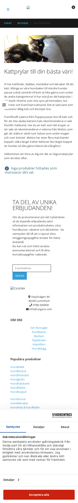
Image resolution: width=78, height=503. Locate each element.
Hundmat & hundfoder (25, 407)
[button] (8, 9)
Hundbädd (17, 367)
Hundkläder (18, 387)
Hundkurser (18, 399)
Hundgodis (17, 379)
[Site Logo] (39, 9)
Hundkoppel (18, 392)
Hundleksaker (19, 403)
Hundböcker (18, 371)
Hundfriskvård (19, 375)
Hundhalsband (19, 383)
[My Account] (61, 9)
